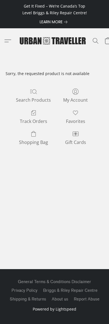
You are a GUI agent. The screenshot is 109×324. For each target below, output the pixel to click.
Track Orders (33, 121)
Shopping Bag (33, 142)
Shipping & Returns (28, 299)
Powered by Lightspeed (54, 309)
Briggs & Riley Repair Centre (70, 290)
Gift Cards (75, 142)
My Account (75, 100)
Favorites (75, 121)
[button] (54, 40)
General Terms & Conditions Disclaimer (54, 281)
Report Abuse (86, 299)
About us (60, 299)
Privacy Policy (24, 290)
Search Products (33, 100)
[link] (55, 21)
